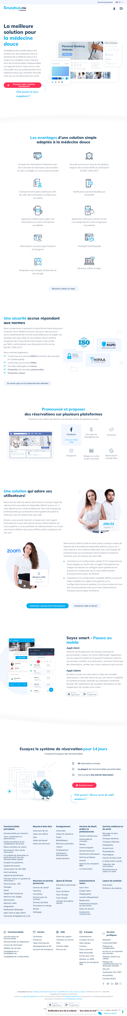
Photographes (85, 894)
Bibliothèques (62, 840)
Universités (60, 831)
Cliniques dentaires (111, 838)
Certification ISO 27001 (112, 972)
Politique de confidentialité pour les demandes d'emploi (112, 964)
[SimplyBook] (15, 8)
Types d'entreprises (41, 943)
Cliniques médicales (111, 842)
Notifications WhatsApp (13, 909)
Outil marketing (10, 872)
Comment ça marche (64, 940)
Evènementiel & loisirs (87, 882)
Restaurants (84, 900)
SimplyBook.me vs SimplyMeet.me (11, 952)
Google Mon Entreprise (13, 893)
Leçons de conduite (112, 881)
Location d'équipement (88, 897)
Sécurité (106, 969)
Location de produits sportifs (64, 902)
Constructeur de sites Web (15, 869)
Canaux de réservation (13, 945)
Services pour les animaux (40, 898)
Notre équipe (84, 943)
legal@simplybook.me (72, 996)
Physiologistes (108, 851)
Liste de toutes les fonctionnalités (11, 937)
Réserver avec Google (13, 896)
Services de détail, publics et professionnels (88, 829)
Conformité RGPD (110, 943)
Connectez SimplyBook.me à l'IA (17, 916)
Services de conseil (41, 887)
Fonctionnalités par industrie (16, 833)
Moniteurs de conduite (112, 888)
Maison (36, 909)
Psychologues (108, 854)
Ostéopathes (108, 845)
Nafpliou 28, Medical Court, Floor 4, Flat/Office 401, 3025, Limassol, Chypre (59, 992)
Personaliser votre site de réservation (14, 851)
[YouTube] (117, 984)
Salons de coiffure (40, 834)
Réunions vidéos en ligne (63, 288)
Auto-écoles (107, 885)
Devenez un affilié (86, 959)
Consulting (37, 894)
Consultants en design (42, 905)
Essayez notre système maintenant (24, 85)
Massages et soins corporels (110, 834)
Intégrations (9, 906)
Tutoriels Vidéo (62, 946)
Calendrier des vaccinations (109, 865)
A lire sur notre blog (71, 441)
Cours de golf (61, 898)
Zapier (6, 890)
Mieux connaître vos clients (15, 847)
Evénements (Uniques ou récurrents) (88, 904)
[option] (31, 445)
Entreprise (37, 940)
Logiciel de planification (13, 875)
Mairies (82, 844)
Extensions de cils (40, 831)
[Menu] (121, 8)
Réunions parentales (64, 843)
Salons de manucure (41, 843)
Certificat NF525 (109, 978)
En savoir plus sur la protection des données (27, 383)
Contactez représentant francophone (47, 606)
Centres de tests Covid (112, 858)
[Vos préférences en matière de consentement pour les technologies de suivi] (122, 1011)
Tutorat (59, 847)
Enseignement (63, 826)
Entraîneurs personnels (66, 885)
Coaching (37, 891)
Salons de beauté (40, 840)
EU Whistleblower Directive (73, 999)
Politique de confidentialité (108, 947)
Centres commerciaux (88, 836)
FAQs (58, 943)
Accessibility (108, 975)
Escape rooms (85, 891)
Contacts (83, 946)
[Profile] (114, 8)
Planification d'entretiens (89, 854)
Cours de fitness (63, 891)
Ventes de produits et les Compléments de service (14, 843)
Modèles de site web (12, 948)
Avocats (82, 860)
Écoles (58, 837)
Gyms (58, 888)
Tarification (37, 936)
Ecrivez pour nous (86, 956)
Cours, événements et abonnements (13, 837)
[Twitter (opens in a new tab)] (109, 984)
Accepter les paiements (13, 862)
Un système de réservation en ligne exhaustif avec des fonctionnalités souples (16, 857)
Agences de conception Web (89, 864)
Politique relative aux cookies (111, 957)
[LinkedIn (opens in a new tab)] (113, 984)
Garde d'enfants (62, 858)
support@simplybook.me (30, 996)
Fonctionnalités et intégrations (16, 942)
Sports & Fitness (64, 881)
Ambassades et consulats (85, 840)
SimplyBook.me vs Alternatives (16, 956)
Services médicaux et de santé (113, 827)
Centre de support (63, 936)
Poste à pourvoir (86, 949)
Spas (35, 837)
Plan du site (61, 949)
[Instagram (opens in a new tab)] (121, 984)
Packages (7, 887)
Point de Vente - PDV (12, 884)
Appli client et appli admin (15, 913)
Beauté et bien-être (42, 826)
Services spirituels (40, 902)
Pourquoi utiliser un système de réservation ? (17, 879)
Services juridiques (87, 857)
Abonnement (9, 900)
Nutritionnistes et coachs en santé (110, 870)
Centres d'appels (86, 847)
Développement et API (42, 946)
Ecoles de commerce (64, 834)
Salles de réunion (86, 909)
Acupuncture (108, 848)
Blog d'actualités (86, 952)
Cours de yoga (62, 894)
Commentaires (85, 936)
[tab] (71, 435)
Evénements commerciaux (85, 913)
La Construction (85, 869)
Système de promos (12, 866)
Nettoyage (37, 912)
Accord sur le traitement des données (113, 952)
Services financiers (87, 851)
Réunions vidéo (10, 903)
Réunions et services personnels (43, 882)
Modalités (107, 940)
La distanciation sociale (112, 861)
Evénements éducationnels (62, 854)
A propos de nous (86, 940)
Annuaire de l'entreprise (43, 949)
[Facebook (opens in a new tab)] (105, 984)
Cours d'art (83, 887)
